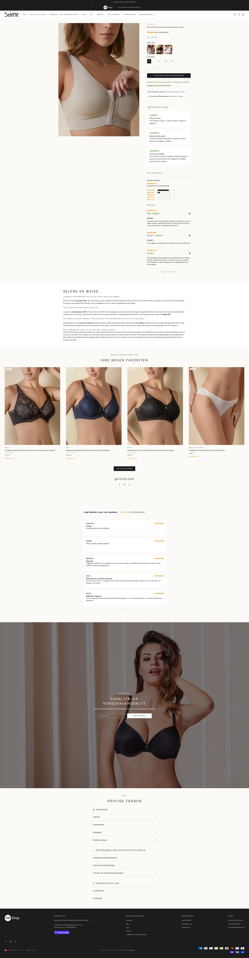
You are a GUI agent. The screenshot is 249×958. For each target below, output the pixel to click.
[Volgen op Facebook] (119, 485)
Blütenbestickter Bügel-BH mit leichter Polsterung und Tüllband (88, 450)
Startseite (129, 920)
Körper (100, 14)
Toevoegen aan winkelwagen (169, 75)
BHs (84, 14)
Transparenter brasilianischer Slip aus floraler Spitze (207, 450)
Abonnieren (139, 716)
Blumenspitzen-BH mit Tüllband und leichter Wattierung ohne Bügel (150, 450)
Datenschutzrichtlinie (235, 920)
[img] (151, 210)
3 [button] (169, 272)
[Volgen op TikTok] (130, 485)
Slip (91, 14)
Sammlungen (130, 14)
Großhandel (186, 927)
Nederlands (30, 950)
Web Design (127, 950)
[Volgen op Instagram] (124, 485)
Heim (24, 14)
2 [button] (166, 272)
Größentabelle (147, 14)
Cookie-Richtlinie (234, 924)
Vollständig (113, 14)
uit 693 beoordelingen (137, 512)
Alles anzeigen (124, 468)
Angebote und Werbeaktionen (64, 14)
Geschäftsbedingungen (236, 927)
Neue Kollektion (38, 14)
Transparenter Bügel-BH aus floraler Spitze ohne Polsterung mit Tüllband (30, 450)
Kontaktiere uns (187, 924)
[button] (152, 32)
